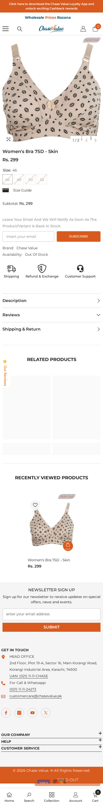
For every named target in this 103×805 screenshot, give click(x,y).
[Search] (20, 29)
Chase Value (27, 248)
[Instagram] (19, 713)
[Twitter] (45, 713)
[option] (51, 91)
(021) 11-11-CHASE (33, 676)
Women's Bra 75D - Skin (49, 560)
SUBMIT (52, 627)
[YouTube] (32, 713)
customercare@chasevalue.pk (36, 696)
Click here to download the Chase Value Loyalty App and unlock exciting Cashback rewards (51, 6)
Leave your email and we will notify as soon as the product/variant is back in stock (49, 222)
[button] (86, 140)
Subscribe (78, 236)
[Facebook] (6, 713)
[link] (26, 445)
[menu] (5, 29)
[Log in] (83, 29)
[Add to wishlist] (35, 505)
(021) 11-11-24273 (23, 689)
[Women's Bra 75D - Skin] (52, 524)
